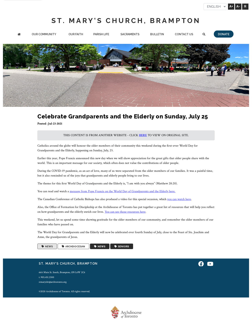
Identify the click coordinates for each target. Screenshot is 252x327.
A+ (231, 6)
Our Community (44, 34)
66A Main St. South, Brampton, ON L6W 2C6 (62, 272)
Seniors (123, 246)
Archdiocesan (74, 246)
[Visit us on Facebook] (201, 264)
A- (238, 6)
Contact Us (184, 34)
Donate (223, 34)
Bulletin (157, 34)
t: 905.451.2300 (46, 277)
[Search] (204, 34)
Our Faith (76, 34)
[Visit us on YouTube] (210, 264)
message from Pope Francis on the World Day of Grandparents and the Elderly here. (122, 191)
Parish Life (101, 34)
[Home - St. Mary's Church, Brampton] (19, 34)
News (48, 246)
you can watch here (179, 199)
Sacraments (129, 34)
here (143, 135)
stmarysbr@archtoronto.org (53, 282)
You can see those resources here (125, 212)
